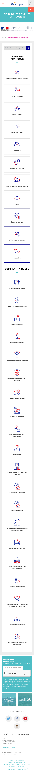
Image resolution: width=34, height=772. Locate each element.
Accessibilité (23, 769)
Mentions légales (17, 760)
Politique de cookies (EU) (17, 762)
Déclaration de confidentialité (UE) (17, 764)
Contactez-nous (9, 748)
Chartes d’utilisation (17, 767)
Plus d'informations (8, 661)
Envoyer (27, 671)
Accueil (4, 37)
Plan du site (10, 769)
